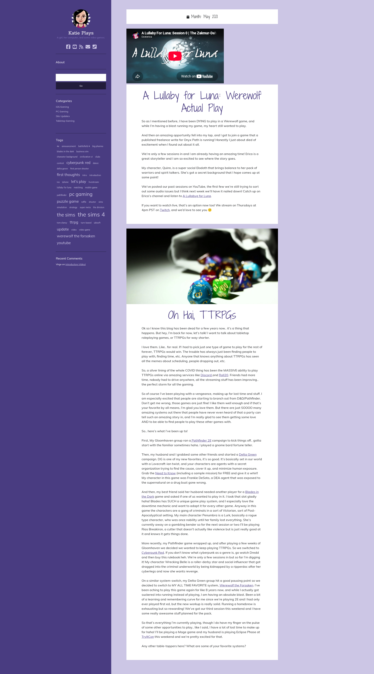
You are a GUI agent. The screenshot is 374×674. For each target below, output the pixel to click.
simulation (62, 207)
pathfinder (62, 195)
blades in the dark (65, 151)
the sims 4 (91, 214)
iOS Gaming (62, 106)
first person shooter (79, 168)
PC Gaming (62, 111)
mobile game (91, 187)
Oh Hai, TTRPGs (202, 266)
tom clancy (62, 222)
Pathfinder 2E (201, 440)
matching (78, 187)
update (63, 229)
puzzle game (68, 201)
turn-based (86, 222)
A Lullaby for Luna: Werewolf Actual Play (202, 101)
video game (84, 229)
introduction (95, 175)
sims (101, 202)
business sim (82, 151)
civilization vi (86, 156)
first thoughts (68, 174)
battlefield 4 (84, 146)
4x (58, 146)
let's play (78, 181)
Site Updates (63, 116)
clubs (97, 156)
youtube (64, 242)
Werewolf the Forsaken (236, 585)
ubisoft (97, 222)
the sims (66, 215)
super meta (85, 207)
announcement (69, 146)
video (74, 229)
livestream (94, 182)
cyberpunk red (78, 162)
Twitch (165, 210)
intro (84, 175)
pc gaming (81, 194)
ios (58, 182)
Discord (207, 375)
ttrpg (74, 222)
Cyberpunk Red (153, 552)
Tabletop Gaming (65, 120)
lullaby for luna (64, 187)
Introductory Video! (75, 264)
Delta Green (248, 454)
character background (67, 156)
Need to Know (165, 473)
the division (98, 207)
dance (96, 163)
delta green (62, 168)
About (60, 62)
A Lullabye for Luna (197, 196)
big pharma (97, 146)
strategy (73, 207)
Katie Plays (81, 33)
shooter (92, 202)
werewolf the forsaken (76, 236)
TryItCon (148, 637)
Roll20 (223, 375)
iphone (65, 182)
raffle (83, 202)
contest (60, 163)
